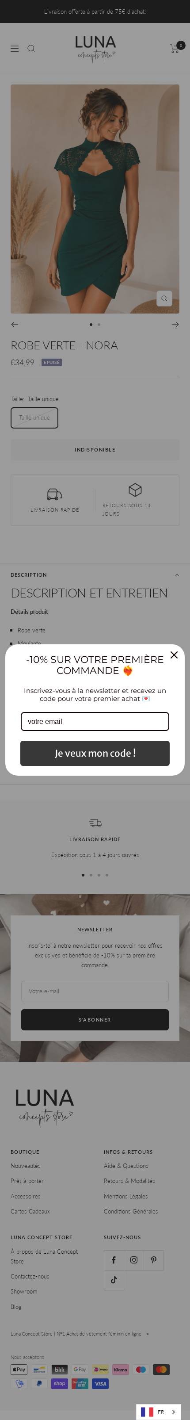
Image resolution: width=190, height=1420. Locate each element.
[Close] (174, 655)
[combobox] (158, 1412)
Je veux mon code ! (95, 753)
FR (161, 1412)
